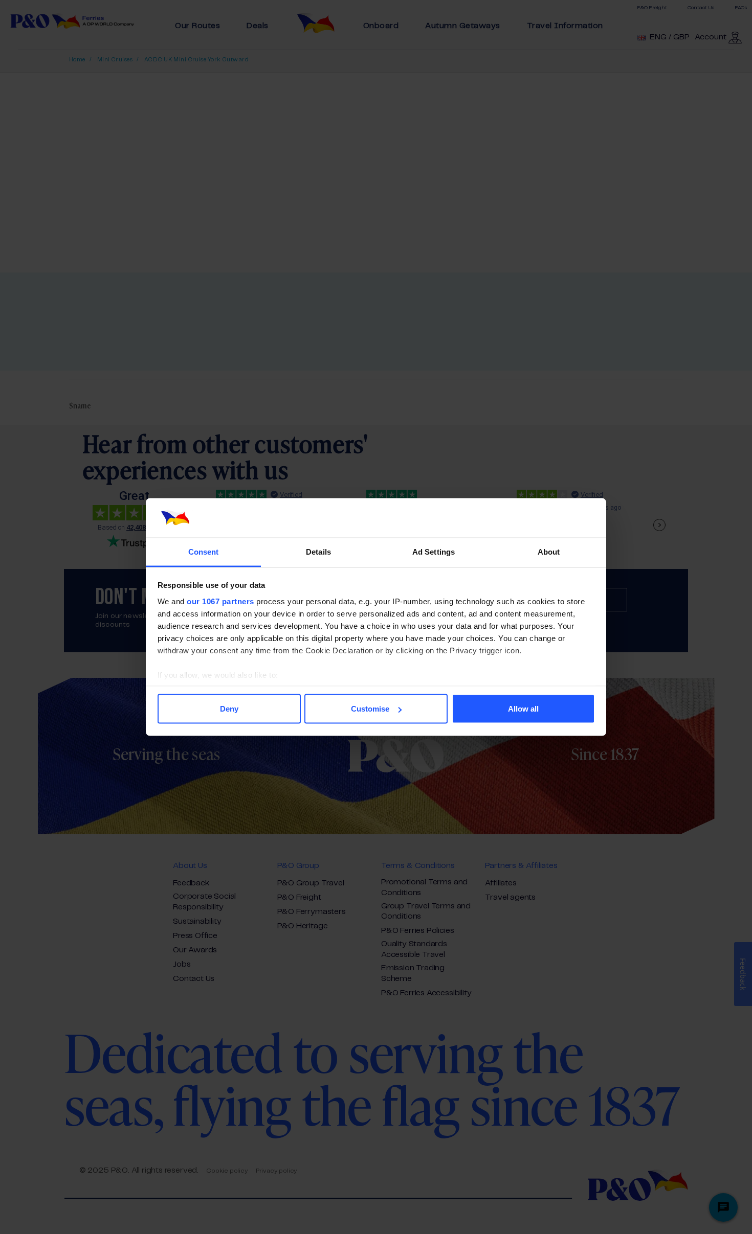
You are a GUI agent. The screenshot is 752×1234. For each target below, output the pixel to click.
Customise (370, 708)
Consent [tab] (203, 551)
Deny (229, 708)
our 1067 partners (220, 601)
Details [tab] (318, 551)
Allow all (523, 708)
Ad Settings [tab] (433, 551)
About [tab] (549, 551)
